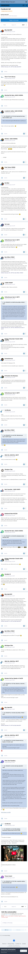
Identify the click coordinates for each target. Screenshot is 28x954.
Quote (5, 71)
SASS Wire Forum (8, 2)
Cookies (24, 943)
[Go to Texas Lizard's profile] (2, 877)
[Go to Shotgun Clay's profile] (2, 470)
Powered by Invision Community (14, 946)
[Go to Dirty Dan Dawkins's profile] (2, 761)
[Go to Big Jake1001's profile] (2, 31)
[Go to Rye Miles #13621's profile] (2, 258)
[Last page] (26, 25)
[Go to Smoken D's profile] (2, 575)
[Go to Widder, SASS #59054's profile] (2, 139)
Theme (4, 943)
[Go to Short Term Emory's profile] (2, 77)
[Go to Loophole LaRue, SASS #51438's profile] (2, 112)
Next (23, 24)
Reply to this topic (14, 20)
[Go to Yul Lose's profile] (2, 225)
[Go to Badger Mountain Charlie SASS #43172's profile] (2, 340)
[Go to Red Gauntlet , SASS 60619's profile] (2, 490)
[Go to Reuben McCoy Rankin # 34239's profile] (2, 679)
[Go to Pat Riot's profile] (2, 184)
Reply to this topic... (8, 922)
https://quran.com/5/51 (6, 812)
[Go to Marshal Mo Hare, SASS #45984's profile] (2, 96)
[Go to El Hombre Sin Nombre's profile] (2, 376)
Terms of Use (4, 952)
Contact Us (18, 943)
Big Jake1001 (5, 14)
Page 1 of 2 (14, 24)
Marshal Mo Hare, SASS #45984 (14, 95)
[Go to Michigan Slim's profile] (2, 646)
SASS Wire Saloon (13, 15)
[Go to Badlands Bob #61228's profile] (2, 514)
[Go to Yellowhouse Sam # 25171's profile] (2, 240)
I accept (24, 950)
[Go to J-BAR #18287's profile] (2, 283)
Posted (10, 31)
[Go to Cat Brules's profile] (2, 411)
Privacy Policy (11, 943)
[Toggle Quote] (3, 116)
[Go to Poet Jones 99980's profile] (2, 168)
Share (7, 929)
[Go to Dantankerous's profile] (2, 359)
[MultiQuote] (2, 72)
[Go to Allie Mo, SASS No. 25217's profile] (2, 456)
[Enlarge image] (15, 126)
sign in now (7, 914)
